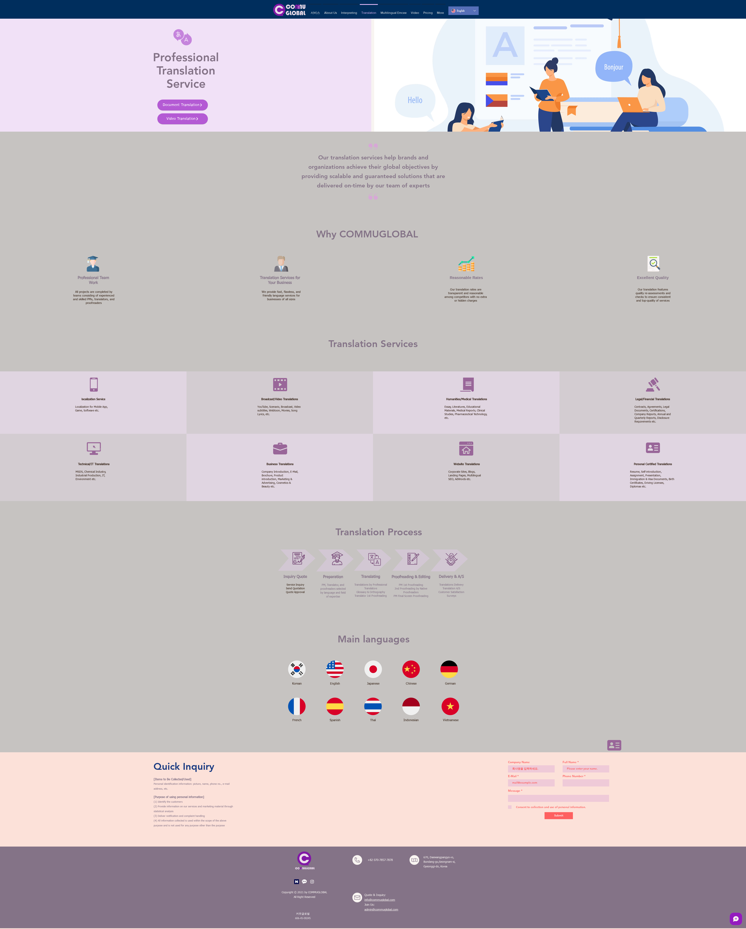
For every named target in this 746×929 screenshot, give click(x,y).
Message (514, 790)
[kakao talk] (304, 881)
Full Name (570, 762)
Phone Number (573, 776)
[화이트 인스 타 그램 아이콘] (312, 881)
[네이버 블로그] (296, 881)
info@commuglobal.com (379, 899)
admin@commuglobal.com (381, 909)
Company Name (519, 762)
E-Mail (512, 776)
